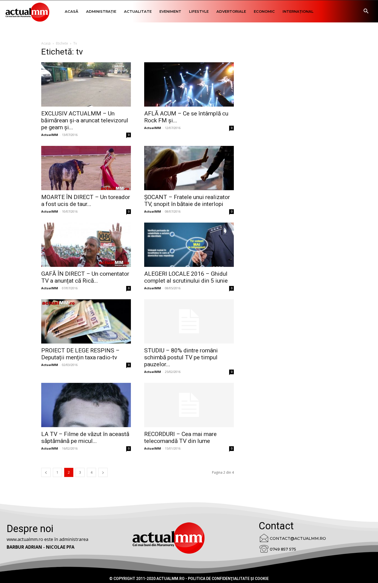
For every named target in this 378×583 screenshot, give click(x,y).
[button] (365, 11)
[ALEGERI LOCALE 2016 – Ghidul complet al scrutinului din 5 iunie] (189, 245)
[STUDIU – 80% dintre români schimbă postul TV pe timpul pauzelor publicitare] (189, 321)
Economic (264, 11)
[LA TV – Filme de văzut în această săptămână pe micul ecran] (86, 405)
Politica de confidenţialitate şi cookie (228, 578)
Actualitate (138, 11)
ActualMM (49, 135)
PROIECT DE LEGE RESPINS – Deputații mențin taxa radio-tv (80, 354)
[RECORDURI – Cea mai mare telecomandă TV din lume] (189, 405)
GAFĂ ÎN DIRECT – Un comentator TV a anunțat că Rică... (85, 277)
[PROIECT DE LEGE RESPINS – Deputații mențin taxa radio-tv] (86, 321)
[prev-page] (46, 472)
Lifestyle (199, 11)
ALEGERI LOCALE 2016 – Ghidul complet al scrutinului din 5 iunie (186, 277)
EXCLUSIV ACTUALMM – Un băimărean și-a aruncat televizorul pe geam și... (84, 120)
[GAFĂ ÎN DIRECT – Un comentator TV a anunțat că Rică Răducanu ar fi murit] (86, 245)
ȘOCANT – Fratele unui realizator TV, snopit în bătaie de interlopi (187, 200)
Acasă (71, 11)
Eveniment (170, 11)
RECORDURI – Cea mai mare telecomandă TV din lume (180, 437)
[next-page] (103, 472)
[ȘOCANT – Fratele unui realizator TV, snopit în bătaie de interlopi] (189, 168)
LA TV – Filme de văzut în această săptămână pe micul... (85, 437)
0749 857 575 (283, 549)
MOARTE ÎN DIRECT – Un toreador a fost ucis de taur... (85, 200)
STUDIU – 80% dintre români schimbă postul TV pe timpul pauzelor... (181, 357)
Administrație (101, 11)
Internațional (298, 11)
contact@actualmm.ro (298, 538)
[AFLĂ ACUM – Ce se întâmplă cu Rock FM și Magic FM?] (189, 84)
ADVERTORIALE (231, 11)
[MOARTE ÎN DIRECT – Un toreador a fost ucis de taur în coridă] (86, 168)
